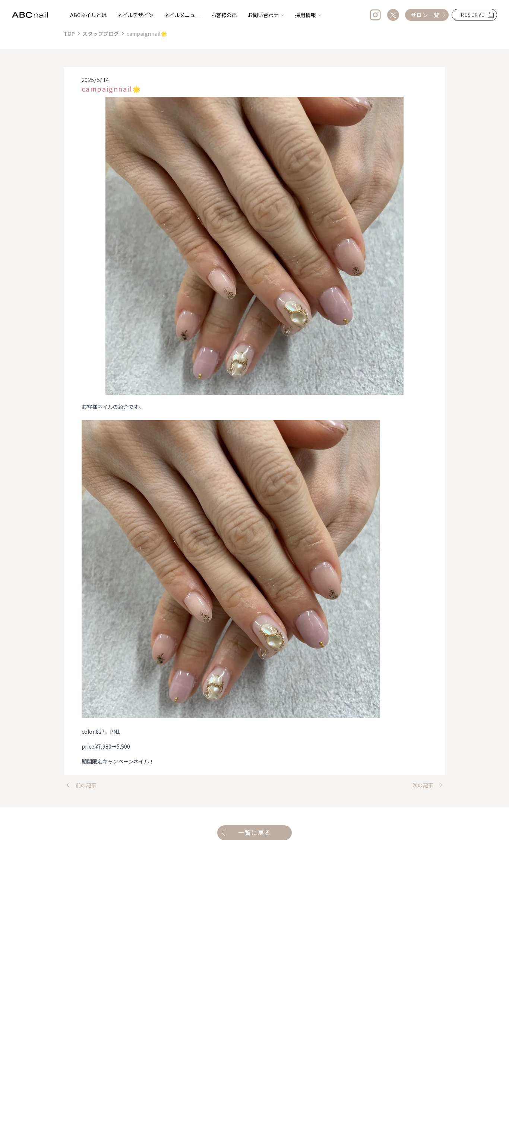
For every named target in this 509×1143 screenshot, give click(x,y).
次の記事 (422, 785)
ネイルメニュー (182, 15)
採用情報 (305, 15)
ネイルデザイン (135, 15)
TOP (69, 33)
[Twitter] (393, 15)
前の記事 (86, 785)
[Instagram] (375, 15)
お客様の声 (224, 15)
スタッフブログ (100, 33)
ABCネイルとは (88, 15)
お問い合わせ (263, 15)
